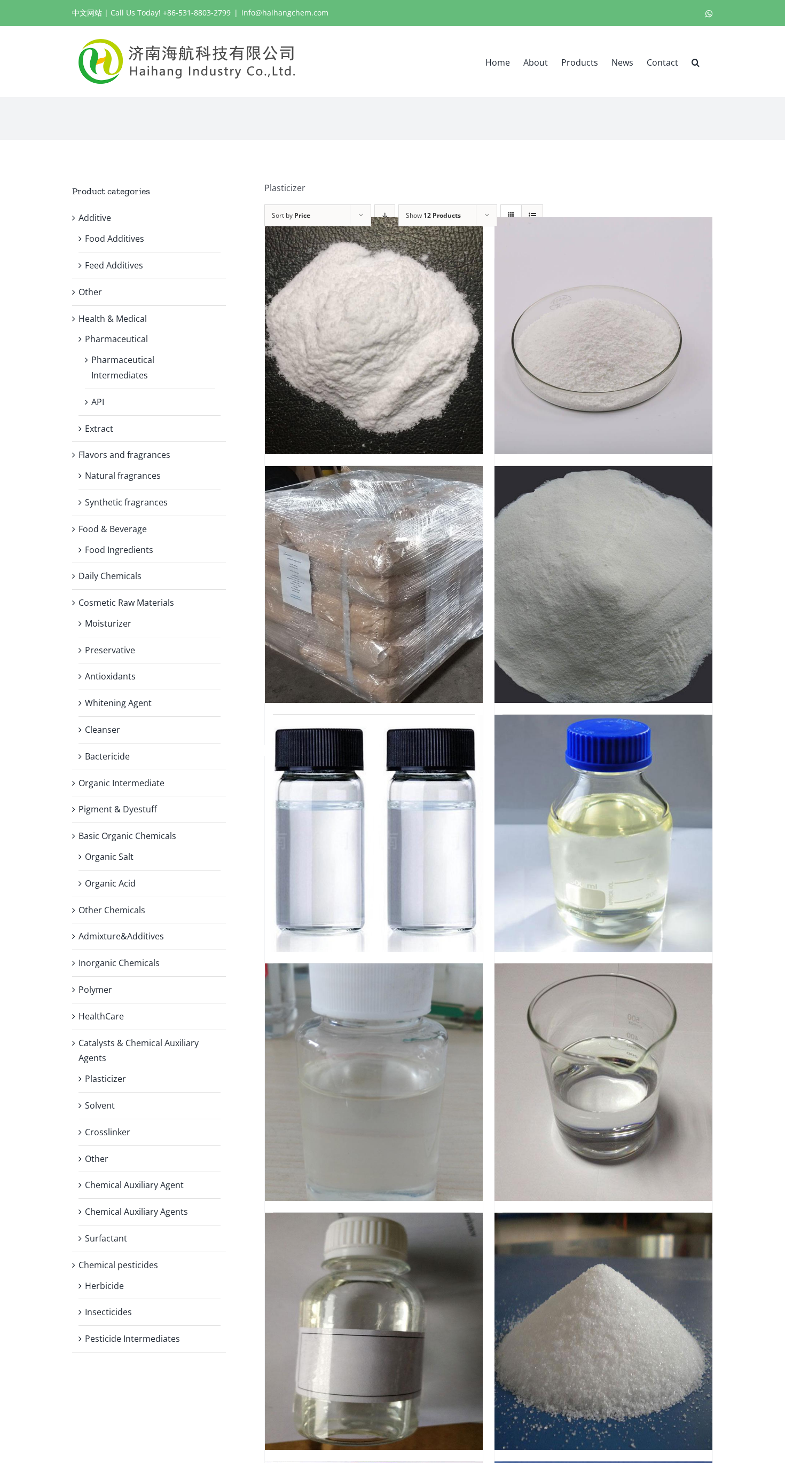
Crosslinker (107, 1132)
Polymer (95, 989)
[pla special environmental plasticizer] (374, 1331)
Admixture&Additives (121, 936)
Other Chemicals (111, 910)
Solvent (100, 1105)
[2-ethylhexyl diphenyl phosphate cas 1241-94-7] (374, 1082)
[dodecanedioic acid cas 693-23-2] (603, 1331)
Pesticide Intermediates (132, 1339)
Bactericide (107, 756)
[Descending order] (384, 215)
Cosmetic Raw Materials (126, 602)
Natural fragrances (123, 475)
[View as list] (532, 215)
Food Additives (114, 238)
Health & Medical (112, 319)
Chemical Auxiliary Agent (134, 1185)
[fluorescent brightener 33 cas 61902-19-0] (374, 584)
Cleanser (102, 730)
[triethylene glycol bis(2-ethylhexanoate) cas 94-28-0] (374, 833)
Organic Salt (109, 857)
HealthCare (101, 1016)
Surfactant (106, 1238)
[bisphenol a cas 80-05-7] (603, 584)
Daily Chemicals (110, 576)
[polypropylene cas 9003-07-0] (374, 336)
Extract (99, 428)
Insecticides (108, 1312)
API (97, 402)
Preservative (110, 650)
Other (90, 292)
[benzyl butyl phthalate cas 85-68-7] (603, 1082)
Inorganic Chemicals (119, 963)
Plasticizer (105, 1079)
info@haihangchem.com (284, 12)
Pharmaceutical (116, 339)
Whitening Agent (118, 703)
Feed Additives (114, 265)
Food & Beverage (112, 529)
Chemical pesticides (118, 1265)
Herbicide (104, 1286)
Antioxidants (110, 676)
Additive (94, 218)
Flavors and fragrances (124, 455)
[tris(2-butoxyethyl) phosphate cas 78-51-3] (603, 833)
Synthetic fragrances (126, 502)
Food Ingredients (119, 550)
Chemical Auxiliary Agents (136, 1211)
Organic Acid (110, 883)
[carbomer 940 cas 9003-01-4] (603, 336)
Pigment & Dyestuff (117, 809)
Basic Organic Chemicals (127, 836)
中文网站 (87, 12)
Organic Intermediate (121, 783)
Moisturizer (108, 623)
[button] (696, 61)
